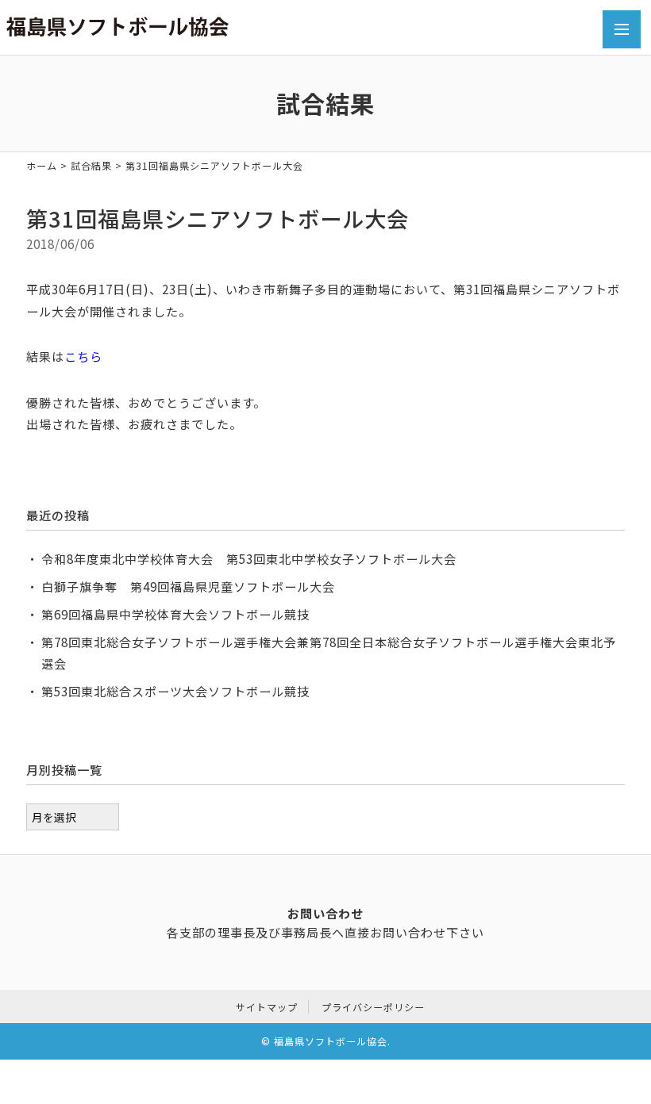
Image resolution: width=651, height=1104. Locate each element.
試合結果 (91, 165)
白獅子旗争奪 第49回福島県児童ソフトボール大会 (188, 586)
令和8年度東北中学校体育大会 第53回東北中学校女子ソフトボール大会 (248, 558)
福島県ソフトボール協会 (330, 1041)
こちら (83, 356)
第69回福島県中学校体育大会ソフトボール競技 (175, 614)
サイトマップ (267, 1007)
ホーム (41, 165)
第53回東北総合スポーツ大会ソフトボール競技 (175, 691)
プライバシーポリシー (373, 1007)
